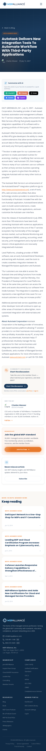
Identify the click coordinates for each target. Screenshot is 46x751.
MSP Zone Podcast (9, 710)
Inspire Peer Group (9, 668)
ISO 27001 (28, 683)
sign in (36, 391)
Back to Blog (9, 28)
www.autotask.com (17, 357)
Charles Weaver (12, 61)
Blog (4, 702)
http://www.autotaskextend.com (15, 189)
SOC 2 (27, 675)
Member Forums (8, 684)
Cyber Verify (29, 664)
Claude (24, 93)
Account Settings (30, 710)
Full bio (7, 420)
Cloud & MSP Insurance (10, 672)
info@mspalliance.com (13, 636)
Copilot (22, 98)
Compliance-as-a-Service (33, 691)
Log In (27, 714)
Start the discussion (14, 386)
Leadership (6, 676)
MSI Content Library (31, 706)
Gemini (10, 98)
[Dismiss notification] (40, 738)
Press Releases (8, 721)
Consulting (6, 680)
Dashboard (28, 702)
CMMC (27, 687)
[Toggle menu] (41, 4)
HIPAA (27, 679)
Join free (29, 391)
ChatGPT (11, 93)
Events (5, 730)
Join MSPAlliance (8, 664)
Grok (35, 93)
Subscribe (23, 479)
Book (4, 706)
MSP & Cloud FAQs (9, 718)
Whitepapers (7, 726)
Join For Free (22, 449)
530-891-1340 (12, 639)
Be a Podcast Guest (9, 714)
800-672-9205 (12, 643)
